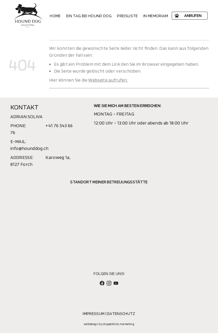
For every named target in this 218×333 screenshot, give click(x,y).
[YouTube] (116, 282)
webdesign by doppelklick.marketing (109, 324)
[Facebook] (102, 282)
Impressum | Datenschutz (109, 313)
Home (55, 15)
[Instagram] (109, 282)
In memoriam (155, 15)
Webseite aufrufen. (108, 80)
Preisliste (127, 15)
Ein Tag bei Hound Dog (89, 15)
